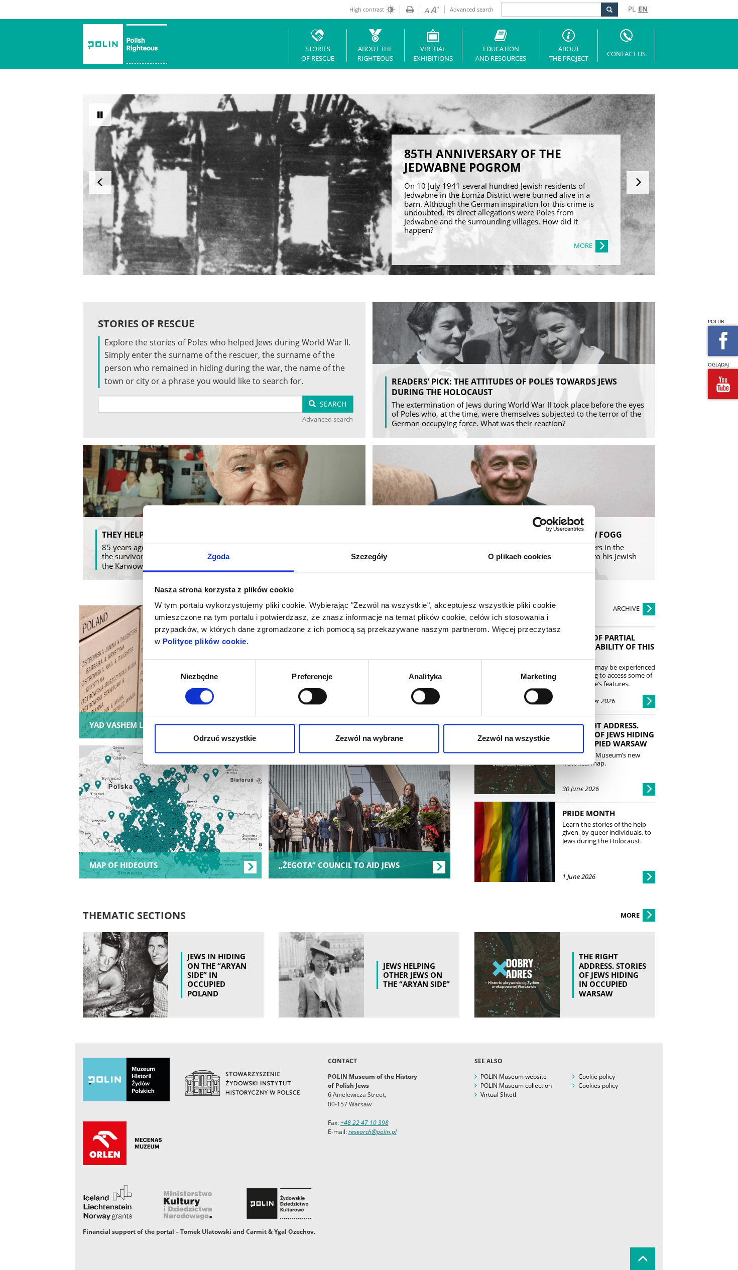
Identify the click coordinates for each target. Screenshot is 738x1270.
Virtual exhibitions (433, 53)
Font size (429, 10)
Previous (100, 182)
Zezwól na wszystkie (513, 738)
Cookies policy (598, 1085)
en (643, 9)
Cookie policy (596, 1076)
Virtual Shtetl (498, 1094)
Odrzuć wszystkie (224, 738)
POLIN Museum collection (516, 1085)
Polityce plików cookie (205, 641)
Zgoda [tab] (218, 556)
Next (638, 182)
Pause (100, 114)
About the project (568, 53)
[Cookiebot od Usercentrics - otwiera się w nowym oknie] (540, 524)
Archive (627, 608)
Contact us (626, 53)
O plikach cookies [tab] (519, 556)
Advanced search (472, 9)
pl (632, 9)
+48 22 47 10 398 (364, 1122)
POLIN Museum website (513, 1076)
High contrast (366, 9)
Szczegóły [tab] (369, 556)
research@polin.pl (372, 1131)
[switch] (312, 697)
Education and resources (500, 53)
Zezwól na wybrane (369, 738)
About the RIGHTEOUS (375, 53)
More (631, 915)
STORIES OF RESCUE (317, 53)
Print (407, 10)
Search (331, 404)
